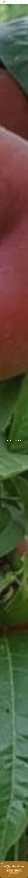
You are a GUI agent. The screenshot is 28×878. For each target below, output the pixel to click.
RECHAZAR (18, 870)
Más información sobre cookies (13, 875)
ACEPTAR (9, 870)
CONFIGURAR (14, 873)
